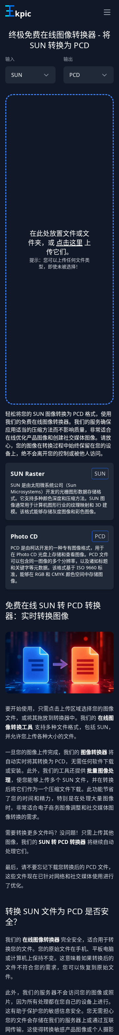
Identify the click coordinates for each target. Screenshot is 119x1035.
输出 (68, 59)
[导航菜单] (107, 12)
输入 (10, 59)
